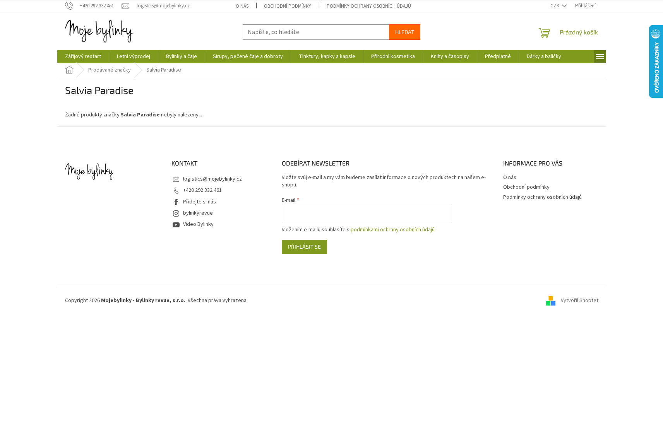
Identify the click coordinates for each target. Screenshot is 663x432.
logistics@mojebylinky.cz (212, 179)
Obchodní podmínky (287, 6)
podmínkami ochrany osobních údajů (393, 230)
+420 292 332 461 (202, 190)
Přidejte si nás (199, 202)
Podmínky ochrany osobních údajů (369, 6)
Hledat (404, 32)
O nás (242, 6)
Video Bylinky (198, 224)
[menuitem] (83, 56)
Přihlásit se (304, 246)
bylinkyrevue (198, 213)
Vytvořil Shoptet (579, 300)
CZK (555, 5)
